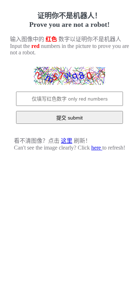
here (96, 148)
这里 (66, 141)
